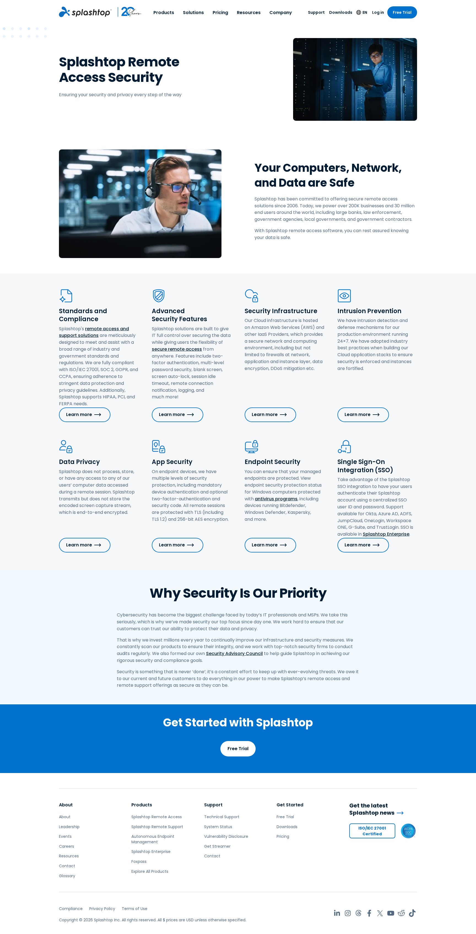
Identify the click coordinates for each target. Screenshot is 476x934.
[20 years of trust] (127, 12)
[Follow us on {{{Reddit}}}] (401, 913)
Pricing (220, 12)
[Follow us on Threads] (358, 913)
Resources (249, 12)
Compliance (71, 908)
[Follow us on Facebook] (369, 913)
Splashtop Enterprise (386, 534)
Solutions (193, 12)
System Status (218, 827)
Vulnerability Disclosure (226, 836)
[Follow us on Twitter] (380, 913)
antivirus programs (276, 499)
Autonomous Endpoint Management (152, 839)
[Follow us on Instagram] (348, 913)
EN (365, 12)
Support (316, 12)
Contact (67, 866)
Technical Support (221, 817)
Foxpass (139, 861)
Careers (66, 846)
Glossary (67, 876)
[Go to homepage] (85, 12)
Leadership (69, 827)
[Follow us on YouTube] (391, 913)
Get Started (290, 805)
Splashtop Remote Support (157, 827)
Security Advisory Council (234, 653)
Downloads (340, 12)
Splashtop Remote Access (156, 817)
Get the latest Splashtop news (371, 809)
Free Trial (402, 12)
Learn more (79, 414)
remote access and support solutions (94, 332)
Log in (378, 12)
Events (65, 836)
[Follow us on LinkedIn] (337, 913)
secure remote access (177, 349)
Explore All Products (149, 871)
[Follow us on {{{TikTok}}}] (412, 913)
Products (163, 12)
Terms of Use (134, 908)
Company (280, 12)
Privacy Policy (102, 908)
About (66, 805)
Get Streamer (217, 846)
